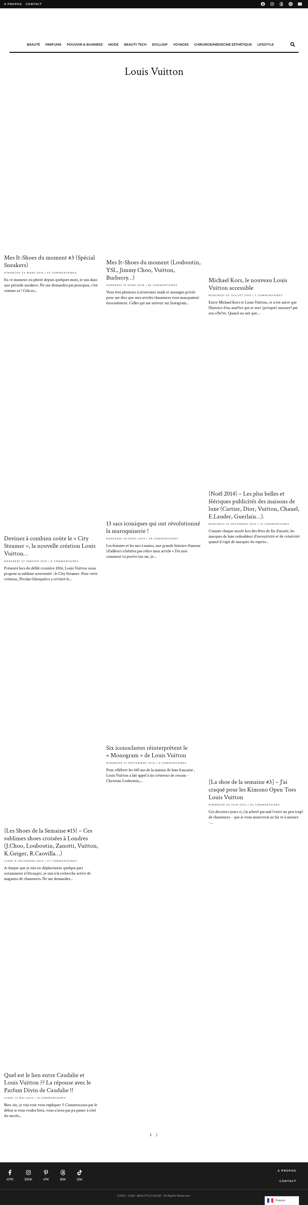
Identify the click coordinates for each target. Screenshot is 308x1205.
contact (34, 4)
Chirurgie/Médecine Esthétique (223, 44)
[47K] (46, 1172)
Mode (113, 44)
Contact (287, 1181)
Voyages (181, 44)
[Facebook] (263, 4)
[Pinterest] (291, 4)
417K (10, 1179)
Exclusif (160, 44)
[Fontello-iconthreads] (281, 4)
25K (80, 1179)
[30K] (63, 1172)
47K (46, 1179)
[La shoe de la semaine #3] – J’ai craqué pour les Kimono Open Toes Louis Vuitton (252, 789)
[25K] (79, 1172)
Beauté (33, 44)
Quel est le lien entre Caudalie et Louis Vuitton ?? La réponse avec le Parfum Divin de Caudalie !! (47, 1082)
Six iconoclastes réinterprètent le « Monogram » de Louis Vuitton (147, 752)
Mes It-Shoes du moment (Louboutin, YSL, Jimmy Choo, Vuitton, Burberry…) (153, 270)
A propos (13, 4)
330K (28, 1179)
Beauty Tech (135, 44)
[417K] (10, 1172)
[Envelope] (300, 4)
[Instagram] (272, 4)
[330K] (28, 1172)
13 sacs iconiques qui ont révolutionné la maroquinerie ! (153, 527)
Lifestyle (265, 44)
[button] (292, 44)
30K (63, 1179)
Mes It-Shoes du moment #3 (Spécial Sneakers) (49, 261)
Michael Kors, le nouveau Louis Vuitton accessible (248, 284)
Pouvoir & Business (85, 44)
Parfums (53, 44)
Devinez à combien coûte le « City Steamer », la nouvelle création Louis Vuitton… (50, 546)
